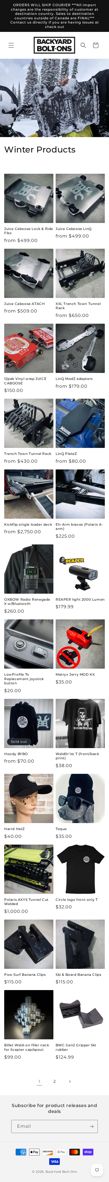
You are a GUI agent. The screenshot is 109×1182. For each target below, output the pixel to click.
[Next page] (69, 1081)
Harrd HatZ (14, 829)
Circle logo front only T (77, 899)
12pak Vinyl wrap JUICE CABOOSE (25, 381)
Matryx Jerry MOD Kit (75, 674)
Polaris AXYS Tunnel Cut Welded (26, 901)
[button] (11, 45)
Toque (61, 829)
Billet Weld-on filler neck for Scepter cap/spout (26, 1047)
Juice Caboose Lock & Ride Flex (28, 231)
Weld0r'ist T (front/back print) (77, 756)
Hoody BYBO (16, 754)
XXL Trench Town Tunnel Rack (78, 306)
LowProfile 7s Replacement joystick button (24, 678)
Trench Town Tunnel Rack (27, 454)
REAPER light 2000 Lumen (80, 599)
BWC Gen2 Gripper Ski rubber (76, 1047)
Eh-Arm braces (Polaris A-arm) (79, 526)
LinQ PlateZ (66, 454)
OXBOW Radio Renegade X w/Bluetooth (27, 601)
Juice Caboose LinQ (74, 229)
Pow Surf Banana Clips (25, 974)
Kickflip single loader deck (28, 524)
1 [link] (39, 1081)
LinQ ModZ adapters (74, 379)
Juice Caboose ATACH (24, 304)
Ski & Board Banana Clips (78, 974)
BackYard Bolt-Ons (61, 1172)
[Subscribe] (91, 1126)
